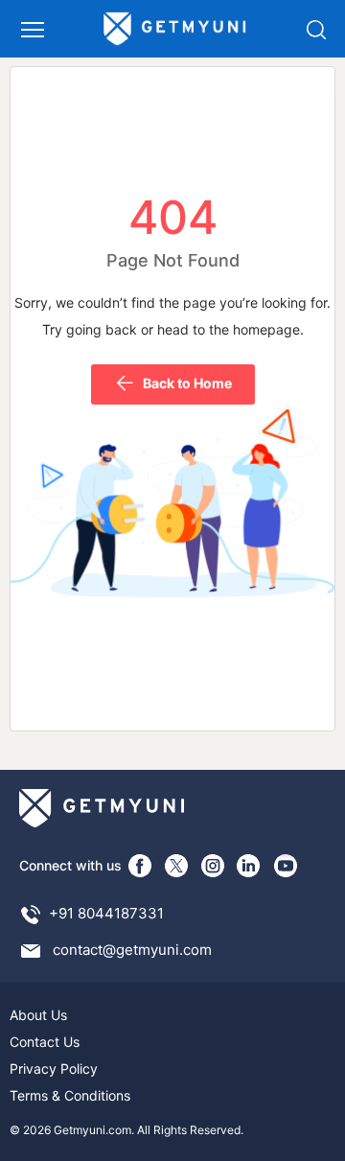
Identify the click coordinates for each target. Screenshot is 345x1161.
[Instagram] (212, 865)
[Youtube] (285, 865)
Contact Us (45, 1041)
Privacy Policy (54, 1068)
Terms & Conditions (70, 1095)
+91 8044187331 (106, 913)
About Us (38, 1015)
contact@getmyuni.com (132, 949)
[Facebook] (139, 865)
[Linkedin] (249, 865)
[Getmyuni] (175, 29)
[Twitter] (176, 865)
